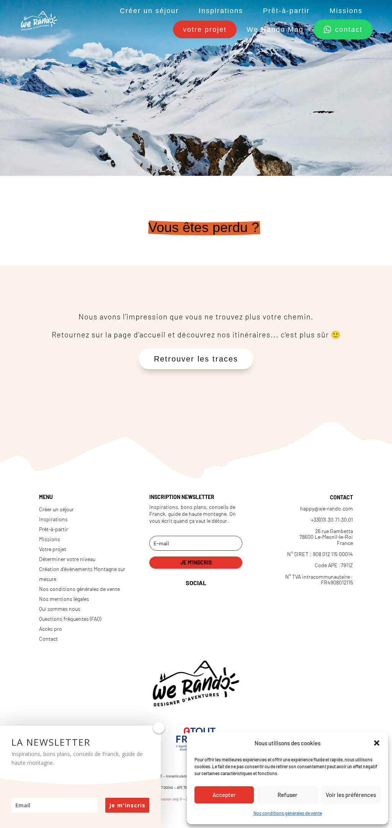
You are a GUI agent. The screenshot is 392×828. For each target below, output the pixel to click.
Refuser (287, 794)
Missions (346, 11)
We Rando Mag (275, 29)
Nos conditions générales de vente (287, 813)
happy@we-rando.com (326, 508)
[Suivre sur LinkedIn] (178, 610)
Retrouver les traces (196, 359)
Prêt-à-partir (286, 11)
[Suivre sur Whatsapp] (211, 636)
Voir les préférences (351, 794)
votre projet (205, 29)
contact (349, 29)
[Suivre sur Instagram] (209, 610)
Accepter (224, 794)
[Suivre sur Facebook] (180, 636)
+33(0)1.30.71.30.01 (332, 519)
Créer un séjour (149, 11)
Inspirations (221, 11)
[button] (377, 743)
